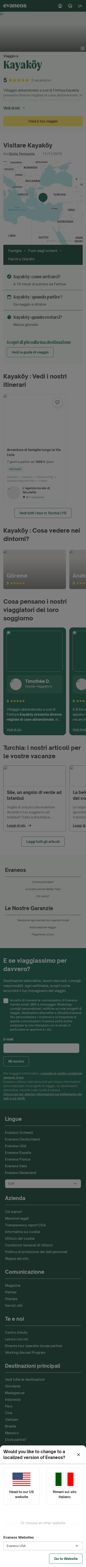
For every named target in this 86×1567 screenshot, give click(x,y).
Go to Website (66, 1559)
